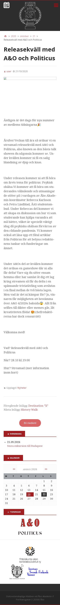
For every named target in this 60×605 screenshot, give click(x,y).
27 (29, 498)
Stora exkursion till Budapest (24, 445)
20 (29, 494)
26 (21, 498)
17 (6, 494)
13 (29, 490)
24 (6, 498)
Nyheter (22, 387)
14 (36, 490)
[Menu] (56, 5)
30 (51, 498)
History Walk (29, 409)
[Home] (5, 36)
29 (44, 498)
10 (6, 490)
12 (21, 490)
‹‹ (14, 469)
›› (46, 469)
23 (51, 494)
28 (36, 498)
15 (44, 490)
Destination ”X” (38, 405)
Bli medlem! (30, 423)
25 (14, 498)
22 (44, 494)
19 (21, 494)
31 (6, 503)
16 (51, 490)
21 (36, 494)
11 (14, 490)
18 (14, 494)
